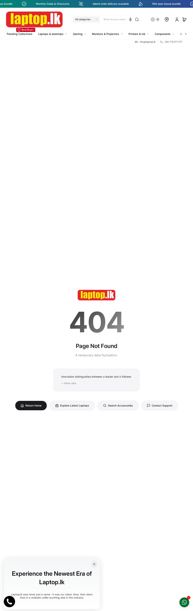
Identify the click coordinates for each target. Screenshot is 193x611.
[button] (86, 19)
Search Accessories (120, 405)
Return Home (33, 405)
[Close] (94, 564)
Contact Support (162, 405)
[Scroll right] (183, 31)
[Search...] (137, 19)
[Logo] (34, 19)
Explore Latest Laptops (74, 405)
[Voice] (130, 19)
